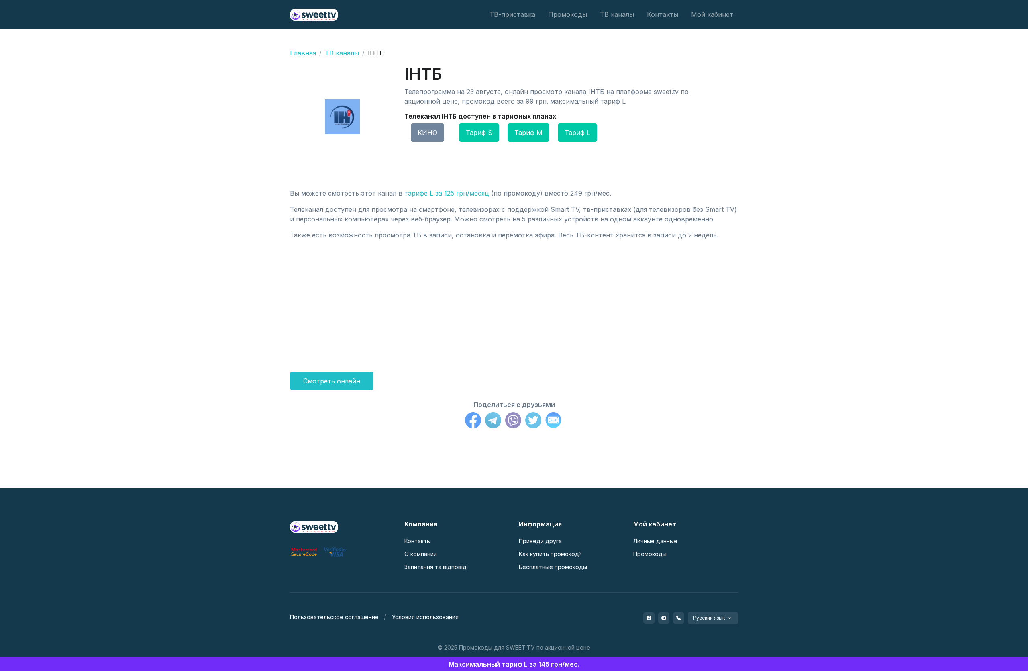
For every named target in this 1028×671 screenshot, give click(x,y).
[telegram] (663, 618)
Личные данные (655, 541)
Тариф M (528, 133)
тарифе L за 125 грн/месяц (446, 193)
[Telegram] (493, 421)
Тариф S (479, 133)
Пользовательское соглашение (334, 617)
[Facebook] (473, 421)
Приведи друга (540, 541)
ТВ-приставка (512, 14)
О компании (420, 553)
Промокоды (567, 14)
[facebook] (649, 618)
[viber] (678, 618)
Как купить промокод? (550, 553)
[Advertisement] (514, 302)
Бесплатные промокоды (553, 566)
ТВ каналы (617, 14)
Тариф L (577, 133)
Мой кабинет (712, 14)
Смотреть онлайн (331, 381)
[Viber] (513, 421)
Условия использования (425, 617)
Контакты (662, 14)
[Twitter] (533, 421)
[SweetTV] (314, 14)
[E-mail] (553, 421)
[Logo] (314, 526)
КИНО (427, 133)
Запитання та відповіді (436, 566)
